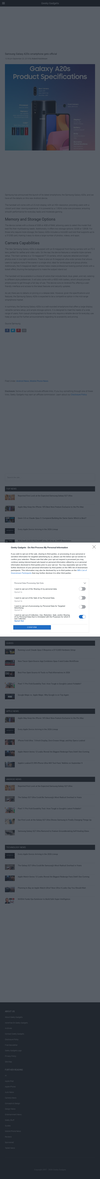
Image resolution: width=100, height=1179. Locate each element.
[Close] (94, 547)
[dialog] (50, 589)
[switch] (82, 589)
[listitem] (50, 583)
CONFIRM (32, 627)
